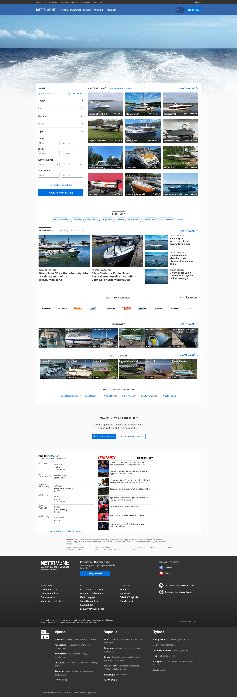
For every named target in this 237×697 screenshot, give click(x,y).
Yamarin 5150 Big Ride (105, 104)
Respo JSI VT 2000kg (66, 488)
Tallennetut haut (49, 589)
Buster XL (158, 369)
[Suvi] (94, 308)
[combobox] (60, 116)
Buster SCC (180, 157)
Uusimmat (75, 9)
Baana (102, 2)
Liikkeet (87, 9)
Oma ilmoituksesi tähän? (120, 88)
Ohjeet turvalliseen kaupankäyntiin (179, 592)
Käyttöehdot (86, 605)
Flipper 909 (53, 369)
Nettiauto (39, 2)
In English (197, 2)
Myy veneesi (95, 573)
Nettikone (64, 2)
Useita (66, 467)
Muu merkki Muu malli (185, 338)
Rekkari (95, 2)
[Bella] (142, 308)
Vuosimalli (44, 170)
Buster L (105, 369)
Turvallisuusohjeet (89, 601)
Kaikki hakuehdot (63, 185)
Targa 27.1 (79, 369)
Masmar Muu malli (180, 184)
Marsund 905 (143, 131)
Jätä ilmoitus (193, 10)
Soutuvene (149, 396)
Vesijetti (111, 396)
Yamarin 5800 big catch (105, 157)
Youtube (168, 573)
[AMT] (190, 308)
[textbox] (58, 116)
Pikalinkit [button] (98, 9)
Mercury (66, 499)
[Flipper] (174, 308)
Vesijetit (121, 219)
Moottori (92, 396)
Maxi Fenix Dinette (105, 338)
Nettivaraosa (74, 2)
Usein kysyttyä (87, 597)
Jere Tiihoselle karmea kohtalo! (125, 508)
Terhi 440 (105, 184)
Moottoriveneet (60, 219)
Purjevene (129, 396)
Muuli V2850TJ (66, 509)
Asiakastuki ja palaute (91, 589)
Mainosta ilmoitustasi (52, 601)
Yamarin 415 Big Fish (132, 338)
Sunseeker (143, 157)
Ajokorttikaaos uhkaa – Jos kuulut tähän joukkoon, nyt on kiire (125, 500)
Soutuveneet (150, 219)
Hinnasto (124, 589)
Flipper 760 (78, 338)
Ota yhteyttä (126, 601)
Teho (41, 138)
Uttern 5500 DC (52, 338)
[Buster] (78, 308)
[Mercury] (158, 308)
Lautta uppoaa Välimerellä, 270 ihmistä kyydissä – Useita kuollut (125, 473)
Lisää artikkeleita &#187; (64, 258)
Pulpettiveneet (91, 219)
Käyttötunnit (45, 160)
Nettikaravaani (86, 2)
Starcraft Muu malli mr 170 (132, 369)
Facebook (168, 567)
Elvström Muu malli (143, 184)
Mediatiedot (126, 593)
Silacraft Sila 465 (180, 131)
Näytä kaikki (187, 88)
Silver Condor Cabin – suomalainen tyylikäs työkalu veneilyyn (170, 276)
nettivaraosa (49, 456)
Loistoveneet (134, 219)
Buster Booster (184, 369)
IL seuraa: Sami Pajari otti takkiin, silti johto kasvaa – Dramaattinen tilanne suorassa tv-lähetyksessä (125, 482)
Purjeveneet (107, 219)
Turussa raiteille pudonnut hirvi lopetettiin (125, 491)
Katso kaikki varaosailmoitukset (65, 531)
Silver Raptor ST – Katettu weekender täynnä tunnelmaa (170, 242)
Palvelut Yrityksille (129, 597)
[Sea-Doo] (46, 308)
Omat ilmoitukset (50, 593)
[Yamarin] (62, 308)
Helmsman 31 (143, 104)
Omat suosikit (48, 597)
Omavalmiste (66, 478)
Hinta (41, 149)
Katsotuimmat (166, 219)
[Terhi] (126, 308)
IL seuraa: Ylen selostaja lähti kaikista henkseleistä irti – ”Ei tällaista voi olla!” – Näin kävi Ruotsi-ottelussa (125, 464)
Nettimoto (56, 2)
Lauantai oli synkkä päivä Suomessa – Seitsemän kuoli (125, 526)
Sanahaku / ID (76, 93)
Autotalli (48, 2)
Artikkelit (111, 9)
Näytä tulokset (61, 192)
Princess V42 (180, 104)
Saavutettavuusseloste (92, 608)
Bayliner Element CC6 (105, 131)
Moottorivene (71, 396)
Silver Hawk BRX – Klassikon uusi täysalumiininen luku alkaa (170, 259)
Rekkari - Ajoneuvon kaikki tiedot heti (179, 585)
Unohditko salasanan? (91, 593)
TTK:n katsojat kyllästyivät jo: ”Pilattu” (125, 517)
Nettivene (46, 9)
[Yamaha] (110, 308)
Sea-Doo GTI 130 (158, 338)
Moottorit (76, 219)
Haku (65, 9)
